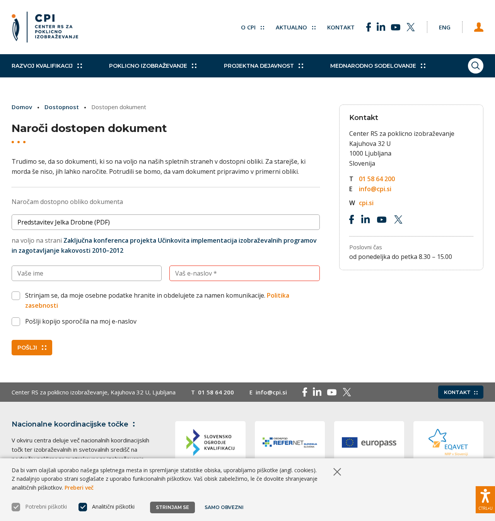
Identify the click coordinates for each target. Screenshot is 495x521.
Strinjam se (172, 507)
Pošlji (27, 347)
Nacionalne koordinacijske (70, 424)
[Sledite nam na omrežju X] (410, 27)
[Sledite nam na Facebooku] (368, 27)
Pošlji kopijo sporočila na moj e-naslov (81, 321)
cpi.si (366, 203)
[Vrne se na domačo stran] (45, 27)
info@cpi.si (375, 189)
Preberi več (79, 487)
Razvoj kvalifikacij (42, 65)
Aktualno (292, 27)
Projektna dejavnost (259, 65)
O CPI (249, 27)
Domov (22, 107)
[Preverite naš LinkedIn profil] (381, 27)
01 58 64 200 (377, 179)
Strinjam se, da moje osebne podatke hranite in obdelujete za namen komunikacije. (157, 300)
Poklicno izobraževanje (148, 65)
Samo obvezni (224, 507)
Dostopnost (61, 107)
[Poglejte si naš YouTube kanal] (395, 27)
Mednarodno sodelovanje (373, 65)
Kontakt (341, 27)
